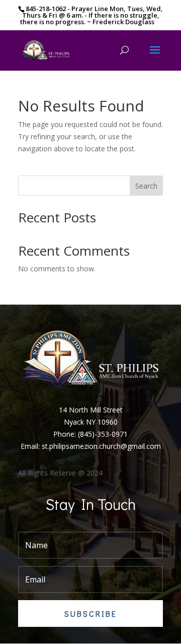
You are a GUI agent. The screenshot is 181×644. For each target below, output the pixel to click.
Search (146, 186)
